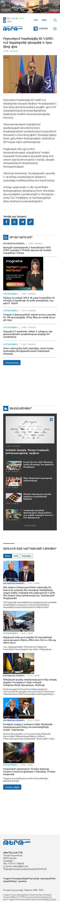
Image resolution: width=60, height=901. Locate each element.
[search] (55, 20)
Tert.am (12, 29)
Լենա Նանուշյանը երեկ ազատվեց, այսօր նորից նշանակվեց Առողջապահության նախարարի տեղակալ (28, 351)
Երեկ (16, 556)
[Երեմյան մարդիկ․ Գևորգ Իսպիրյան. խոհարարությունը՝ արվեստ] (30, 430)
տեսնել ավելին (12, 787)
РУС (36, 20)
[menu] (55, 28)
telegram (22, 222)
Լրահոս (43, 28)
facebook (6, 222)
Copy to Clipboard (30, 222)
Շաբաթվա (26, 556)
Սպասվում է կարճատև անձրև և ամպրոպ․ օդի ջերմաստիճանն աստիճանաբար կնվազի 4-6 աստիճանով (27, 334)
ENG (44, 20)
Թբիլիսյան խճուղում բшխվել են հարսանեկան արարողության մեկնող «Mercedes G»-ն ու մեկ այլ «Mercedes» (29, 640)
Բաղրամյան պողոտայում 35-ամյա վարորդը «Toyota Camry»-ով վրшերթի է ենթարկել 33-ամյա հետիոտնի (29, 772)
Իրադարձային (10, 294)
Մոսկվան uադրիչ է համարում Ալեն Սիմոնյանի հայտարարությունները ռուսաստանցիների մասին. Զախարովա (27, 727)
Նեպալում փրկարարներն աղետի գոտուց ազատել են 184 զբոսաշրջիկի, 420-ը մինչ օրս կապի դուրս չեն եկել (29, 317)
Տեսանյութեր (21, 408)
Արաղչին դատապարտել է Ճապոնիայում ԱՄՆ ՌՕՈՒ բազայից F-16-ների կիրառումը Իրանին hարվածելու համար (27, 250)
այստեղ (22, 881)
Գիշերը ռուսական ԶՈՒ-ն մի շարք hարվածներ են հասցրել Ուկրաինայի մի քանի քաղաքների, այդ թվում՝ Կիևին (29, 300)
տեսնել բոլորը (12, 362)
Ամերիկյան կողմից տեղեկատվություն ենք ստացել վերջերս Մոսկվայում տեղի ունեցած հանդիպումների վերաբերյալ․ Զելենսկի (30, 682)
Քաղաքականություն (14, 243)
